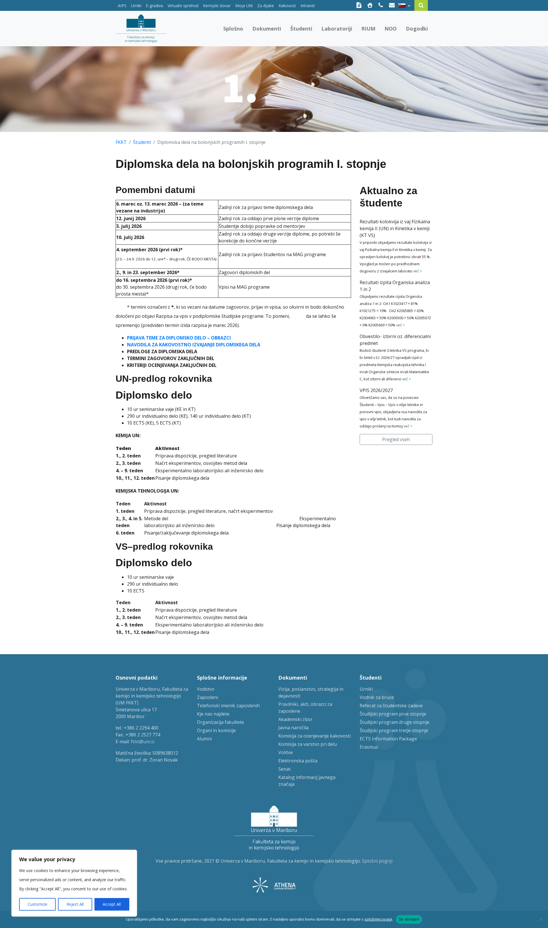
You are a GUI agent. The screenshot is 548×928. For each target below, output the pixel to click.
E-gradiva (154, 5)
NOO (390, 28)
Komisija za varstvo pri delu (307, 744)
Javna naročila (293, 727)
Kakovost (287, 5)
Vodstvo (205, 689)
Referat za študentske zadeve (391, 705)
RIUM (368, 28)
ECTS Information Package (388, 739)
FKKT (121, 142)
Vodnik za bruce (377, 697)
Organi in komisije (216, 730)
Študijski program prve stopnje (393, 714)
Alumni (204, 739)
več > (417, 271)
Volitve (285, 752)
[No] (541, 919)
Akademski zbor (295, 719)
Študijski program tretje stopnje (394, 730)
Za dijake (265, 5)
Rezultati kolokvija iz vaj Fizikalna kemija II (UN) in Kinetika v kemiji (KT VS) (395, 228)
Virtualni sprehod (183, 5)
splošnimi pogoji (378, 919)
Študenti (301, 28)
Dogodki (417, 28)
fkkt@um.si (142, 741)
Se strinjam (409, 919)
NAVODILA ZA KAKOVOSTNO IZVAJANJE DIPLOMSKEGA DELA (193, 345)
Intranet (308, 5)
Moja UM (244, 5)
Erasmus (369, 747)
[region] (74, 883)
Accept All (112, 904)
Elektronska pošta (297, 761)
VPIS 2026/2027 (376, 390)
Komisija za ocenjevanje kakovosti (314, 736)
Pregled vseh (396, 439)
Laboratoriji (336, 28)
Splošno (233, 28)
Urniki (136, 5)
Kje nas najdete (213, 714)
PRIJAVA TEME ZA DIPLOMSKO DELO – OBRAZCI (179, 338)
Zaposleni (207, 697)
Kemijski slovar (217, 5)
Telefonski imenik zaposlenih (228, 705)
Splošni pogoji (377, 861)
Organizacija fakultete (220, 722)
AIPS (122, 5)
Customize (37, 904)
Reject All (75, 904)
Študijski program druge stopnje (394, 722)
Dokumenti (266, 28)
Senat (284, 769)
